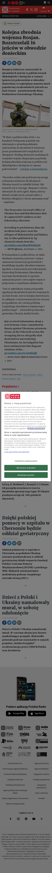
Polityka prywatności (36, 428)
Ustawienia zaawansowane (26, 461)
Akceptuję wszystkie (26, 475)
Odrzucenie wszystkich (26, 468)
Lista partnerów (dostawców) (16, 452)
